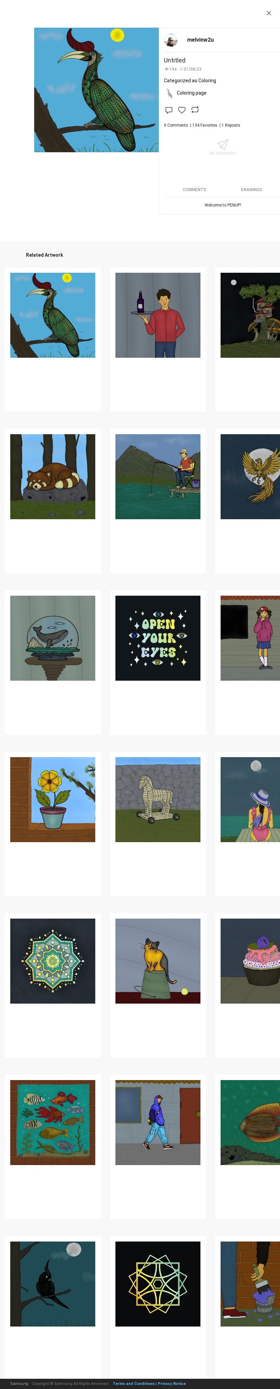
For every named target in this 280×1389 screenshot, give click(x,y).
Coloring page (192, 93)
